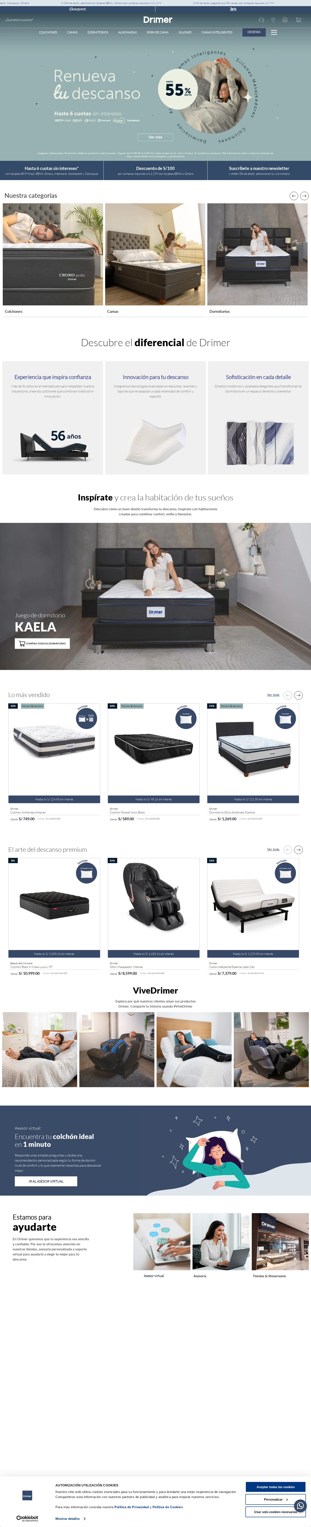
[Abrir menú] (274, 32)
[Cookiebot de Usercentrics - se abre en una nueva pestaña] (27, 1519)
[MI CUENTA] (285, 20)
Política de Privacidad (131, 1507)
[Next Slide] (304, 196)
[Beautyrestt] (77, 9)
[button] (42, 641)
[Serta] (233, 9)
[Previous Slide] (294, 196)
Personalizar (273, 1499)
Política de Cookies (168, 1507)
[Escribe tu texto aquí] (53, 304)
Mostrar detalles (67, 1518)
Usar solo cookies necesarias (275, 1511)
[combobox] (37, 20)
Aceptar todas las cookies (276, 1487)
